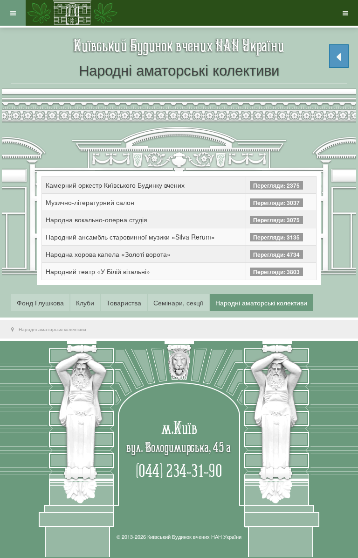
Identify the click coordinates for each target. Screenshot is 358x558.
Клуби (85, 302)
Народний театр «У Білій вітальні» (98, 271)
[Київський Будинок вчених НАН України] (72, 13)
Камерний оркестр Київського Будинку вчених (115, 185)
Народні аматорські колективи (261, 302)
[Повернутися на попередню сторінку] (339, 56)
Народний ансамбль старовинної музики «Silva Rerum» (130, 236)
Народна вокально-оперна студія (96, 219)
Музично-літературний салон (90, 202)
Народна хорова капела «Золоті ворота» (108, 254)
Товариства (123, 302)
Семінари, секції (178, 302)
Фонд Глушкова (40, 302)
